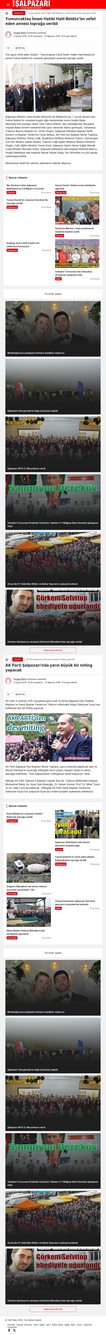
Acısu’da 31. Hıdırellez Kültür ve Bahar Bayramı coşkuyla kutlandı (42, 584)
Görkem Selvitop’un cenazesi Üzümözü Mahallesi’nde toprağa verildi (44, 641)
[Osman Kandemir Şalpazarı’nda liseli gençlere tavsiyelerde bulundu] (77, 918)
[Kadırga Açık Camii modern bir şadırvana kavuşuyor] (29, 259)
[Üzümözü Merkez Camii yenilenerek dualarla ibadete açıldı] (77, 216)
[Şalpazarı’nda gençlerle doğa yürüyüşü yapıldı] (53, 386)
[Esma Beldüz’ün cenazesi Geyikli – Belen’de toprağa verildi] (29, 830)
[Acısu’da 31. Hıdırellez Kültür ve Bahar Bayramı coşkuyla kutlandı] (53, 560)
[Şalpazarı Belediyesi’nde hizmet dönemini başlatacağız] (77, 830)
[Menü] (8, 5)
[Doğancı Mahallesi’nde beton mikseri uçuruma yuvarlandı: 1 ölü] (29, 874)
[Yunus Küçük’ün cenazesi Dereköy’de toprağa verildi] (29, 216)
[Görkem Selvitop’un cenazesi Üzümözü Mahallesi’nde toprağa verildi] (53, 617)
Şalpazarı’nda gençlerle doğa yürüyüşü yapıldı (32, 410)
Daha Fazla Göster (53, 650)
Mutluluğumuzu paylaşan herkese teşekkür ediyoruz (35, 353)
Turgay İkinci (19, 32)
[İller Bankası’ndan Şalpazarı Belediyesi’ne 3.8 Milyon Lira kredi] (29, 188)
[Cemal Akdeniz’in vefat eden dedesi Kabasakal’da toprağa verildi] (77, 874)
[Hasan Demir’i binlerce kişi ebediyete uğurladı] (77, 188)
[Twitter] (14, 1330)
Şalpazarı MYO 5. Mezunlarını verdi (26, 468)
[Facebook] (9, 1330)
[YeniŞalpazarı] (31, 4)
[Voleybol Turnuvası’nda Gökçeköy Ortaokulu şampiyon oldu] (77, 259)
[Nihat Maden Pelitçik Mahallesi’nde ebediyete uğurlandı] (29, 918)
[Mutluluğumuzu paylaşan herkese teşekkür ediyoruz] (53, 329)
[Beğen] (8, 48)
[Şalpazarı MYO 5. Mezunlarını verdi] (53, 444)
